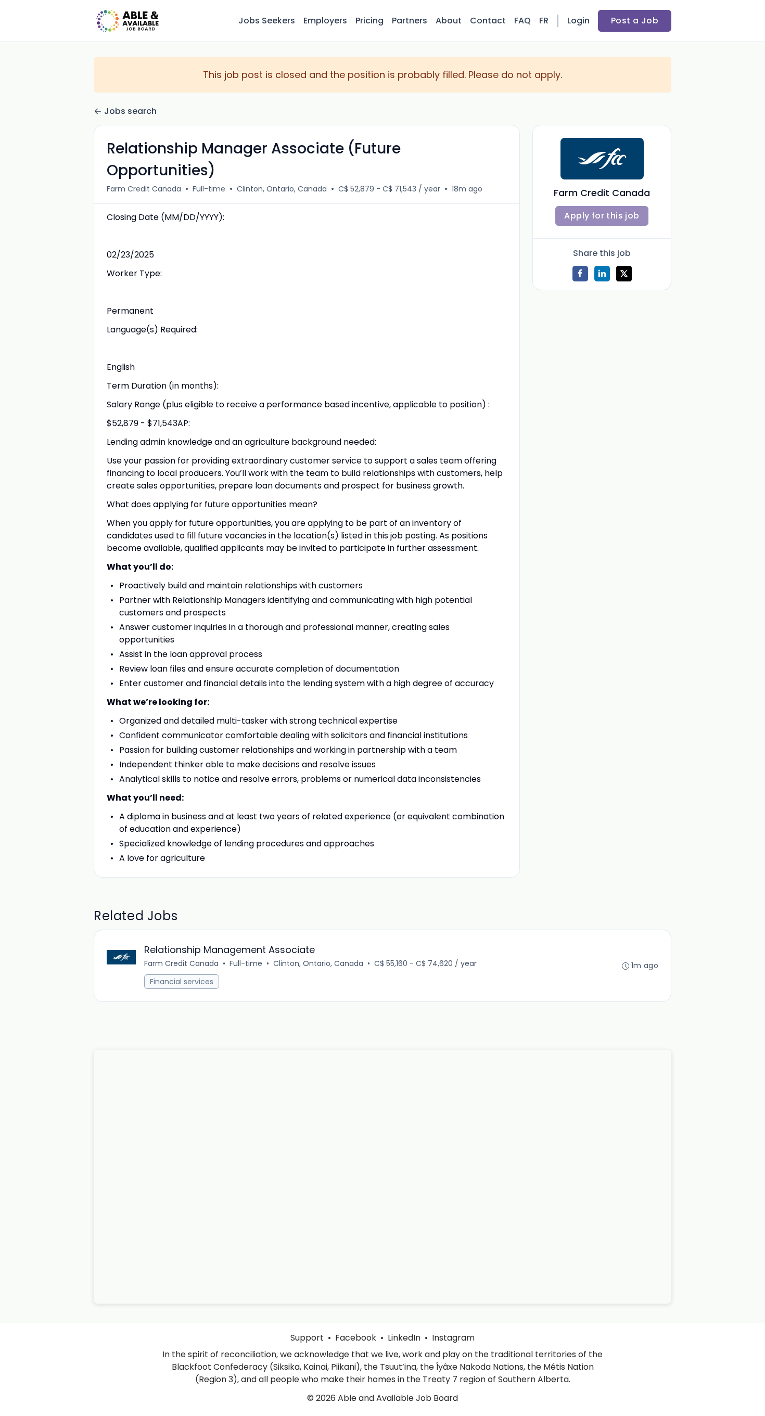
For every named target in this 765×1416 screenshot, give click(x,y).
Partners (409, 21)
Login (578, 21)
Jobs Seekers (266, 21)
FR (544, 21)
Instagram (453, 1338)
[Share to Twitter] (624, 273)
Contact (488, 21)
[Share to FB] (580, 273)
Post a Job (634, 21)
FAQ (522, 21)
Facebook (355, 1338)
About (449, 21)
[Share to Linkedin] (602, 273)
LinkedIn (404, 1338)
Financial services (181, 981)
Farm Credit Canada (144, 189)
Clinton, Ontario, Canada (282, 189)
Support (307, 1338)
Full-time (209, 189)
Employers (325, 21)
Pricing (369, 21)
